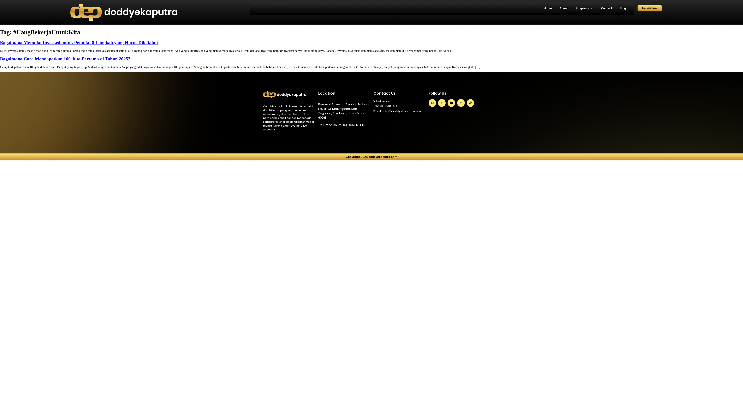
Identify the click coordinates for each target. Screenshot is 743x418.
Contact (606, 8)
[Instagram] (461, 103)
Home (548, 8)
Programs (582, 8)
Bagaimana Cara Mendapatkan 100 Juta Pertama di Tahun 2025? (65, 58)
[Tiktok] (470, 103)
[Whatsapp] (432, 103)
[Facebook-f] (442, 103)
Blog (623, 8)
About (564, 8)
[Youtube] (451, 103)
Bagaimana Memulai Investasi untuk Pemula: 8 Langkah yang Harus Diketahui (79, 42)
